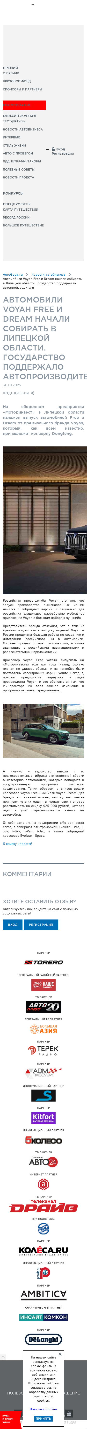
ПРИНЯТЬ (43, 1418)
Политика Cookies (44, 1409)
